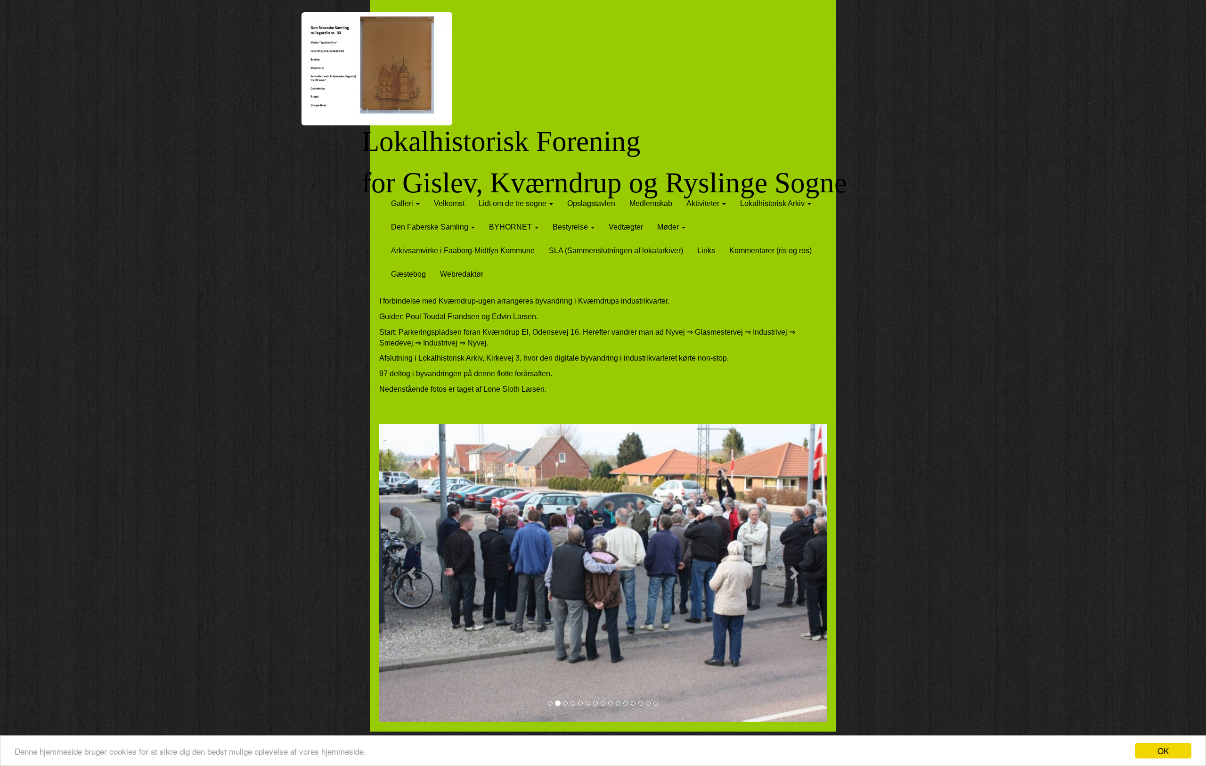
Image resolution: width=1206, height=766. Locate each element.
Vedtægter (626, 227)
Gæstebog (408, 274)
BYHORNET (511, 227)
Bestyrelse (571, 227)
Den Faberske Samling (430, 227)
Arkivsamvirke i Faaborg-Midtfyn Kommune (463, 251)
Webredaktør (461, 274)
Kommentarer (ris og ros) (770, 251)
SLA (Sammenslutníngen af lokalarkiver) (616, 251)
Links (706, 251)
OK (1163, 751)
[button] (413, 573)
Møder (669, 227)
